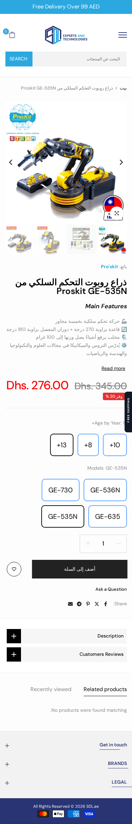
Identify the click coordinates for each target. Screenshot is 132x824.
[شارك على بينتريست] (88, 604)
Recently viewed (50, 689)
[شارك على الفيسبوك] (105, 604)
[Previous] (117, 162)
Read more (113, 368)
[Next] (15, 162)
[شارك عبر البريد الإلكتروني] (70, 604)
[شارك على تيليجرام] (79, 604)
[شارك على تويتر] (97, 604)
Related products (105, 689)
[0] (12, 35)
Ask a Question (111, 589)
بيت (123, 88)
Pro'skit (109, 266)
